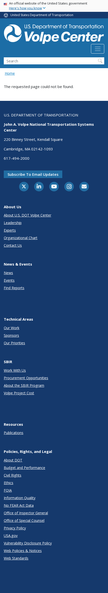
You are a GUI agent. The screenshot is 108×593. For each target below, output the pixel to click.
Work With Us (15, 370)
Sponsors (11, 335)
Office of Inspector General (26, 513)
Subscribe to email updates (33, 174)
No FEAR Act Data (19, 505)
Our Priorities (14, 343)
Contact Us (13, 245)
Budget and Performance (24, 467)
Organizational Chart (20, 237)
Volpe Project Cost (19, 393)
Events (9, 280)
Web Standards (16, 558)
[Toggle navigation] (97, 49)
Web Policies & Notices (23, 550)
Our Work (11, 327)
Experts (10, 230)
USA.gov (11, 535)
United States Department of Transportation (41, 15)
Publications (13, 432)
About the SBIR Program (24, 385)
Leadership (13, 222)
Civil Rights (12, 475)
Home (10, 73)
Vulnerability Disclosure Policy (28, 543)
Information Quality (19, 497)
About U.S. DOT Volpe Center (27, 215)
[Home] (54, 33)
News (8, 272)
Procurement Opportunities (26, 377)
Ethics (8, 482)
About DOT (13, 460)
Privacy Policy (15, 528)
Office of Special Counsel (24, 520)
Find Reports (14, 287)
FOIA (8, 490)
